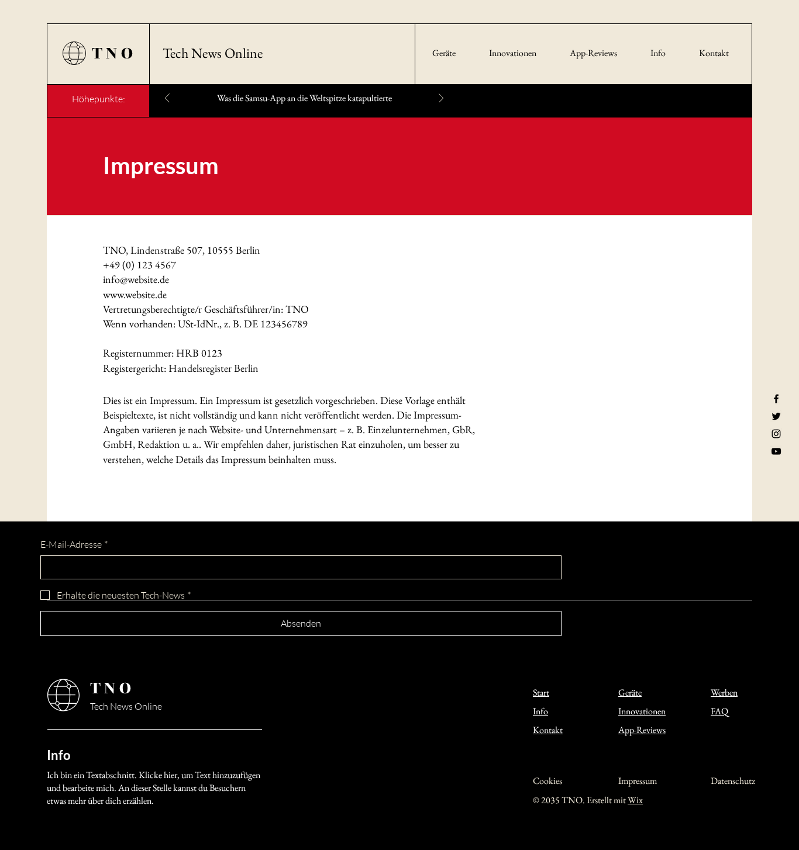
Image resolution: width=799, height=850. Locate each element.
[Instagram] (776, 434)
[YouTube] (776, 451)
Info (540, 711)
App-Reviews (642, 730)
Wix (635, 800)
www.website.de (136, 294)
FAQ (719, 711)
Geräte (630, 692)
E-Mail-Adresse (74, 544)
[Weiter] (441, 99)
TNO (114, 53)
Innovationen (642, 711)
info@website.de (136, 279)
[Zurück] (167, 99)
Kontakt (548, 730)
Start (541, 692)
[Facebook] (776, 399)
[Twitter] (776, 416)
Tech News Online (213, 53)
